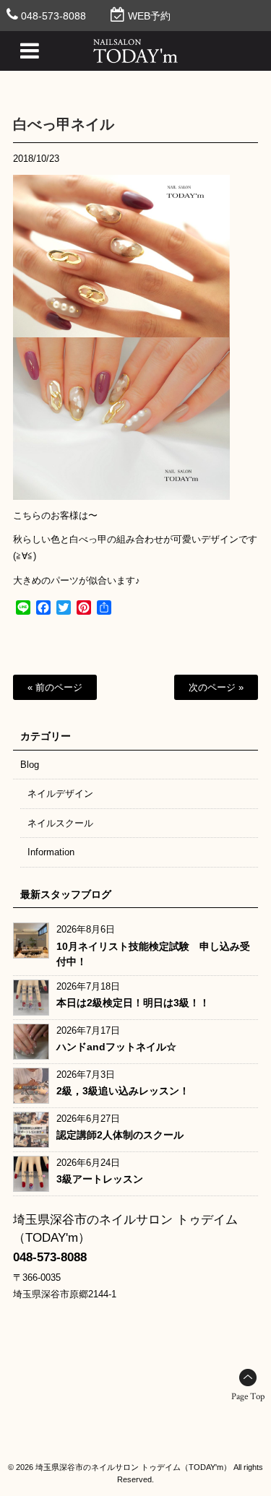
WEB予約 (149, 16)
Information (50, 852)
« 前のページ (54, 687)
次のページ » (216, 687)
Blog (29, 764)
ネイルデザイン (60, 793)
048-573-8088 (53, 16)
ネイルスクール (60, 823)
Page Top (247, 1397)
